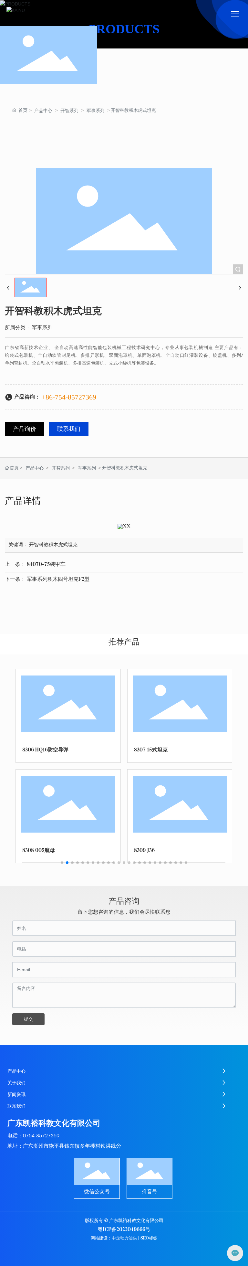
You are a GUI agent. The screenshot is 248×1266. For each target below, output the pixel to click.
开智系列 (69, 110)
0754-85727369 (41, 1136)
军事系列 (96, 110)
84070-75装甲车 (46, 564)
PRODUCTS (124, 29)
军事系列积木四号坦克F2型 (58, 579)
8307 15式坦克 (151, 750)
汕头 (133, 1238)
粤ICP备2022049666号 (124, 1229)
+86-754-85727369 (69, 397)
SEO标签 (148, 1238)
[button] (62, 862)
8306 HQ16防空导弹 (45, 750)
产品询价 (24, 429)
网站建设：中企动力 (110, 1238)
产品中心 (43, 110)
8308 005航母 (38, 850)
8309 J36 (144, 850)
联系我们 (68, 429)
